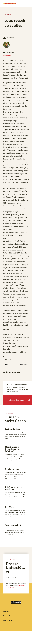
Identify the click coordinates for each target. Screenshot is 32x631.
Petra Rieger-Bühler (13, 472)
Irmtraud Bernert (12, 454)
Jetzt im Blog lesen (16, 400)
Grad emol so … (12, 469)
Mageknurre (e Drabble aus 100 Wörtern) (12, 449)
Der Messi (10, 507)
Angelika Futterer (12, 528)
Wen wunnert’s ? (13, 525)
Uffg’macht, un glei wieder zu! (14, 488)
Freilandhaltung (12, 429)
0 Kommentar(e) (7, 55)
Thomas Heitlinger (12, 432)
